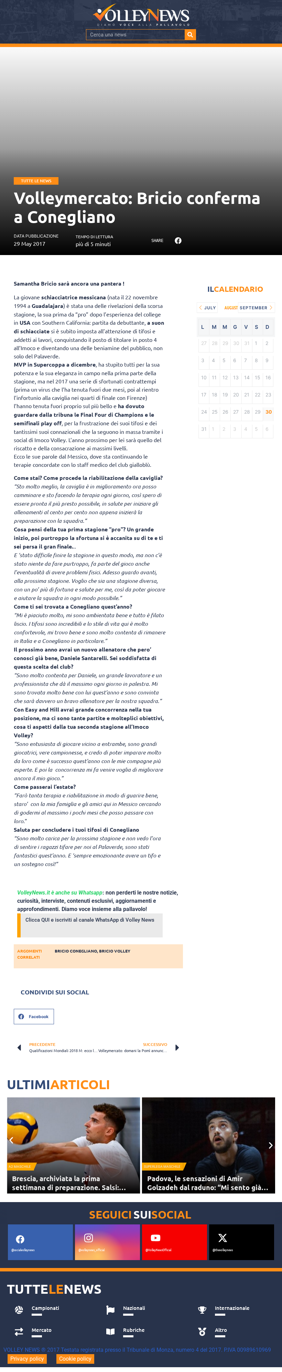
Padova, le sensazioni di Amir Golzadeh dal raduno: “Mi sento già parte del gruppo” (204, 1187)
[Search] (190, 35)
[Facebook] (20, 1239)
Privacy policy (27, 1359)
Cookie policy (75, 1359)
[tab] (53, 1310)
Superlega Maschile (162, 1166)
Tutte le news (36, 181)
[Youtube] (155, 1238)
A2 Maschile (20, 1166)
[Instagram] (88, 1238)
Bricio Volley (114, 951)
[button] (178, 240)
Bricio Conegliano (76, 951)
